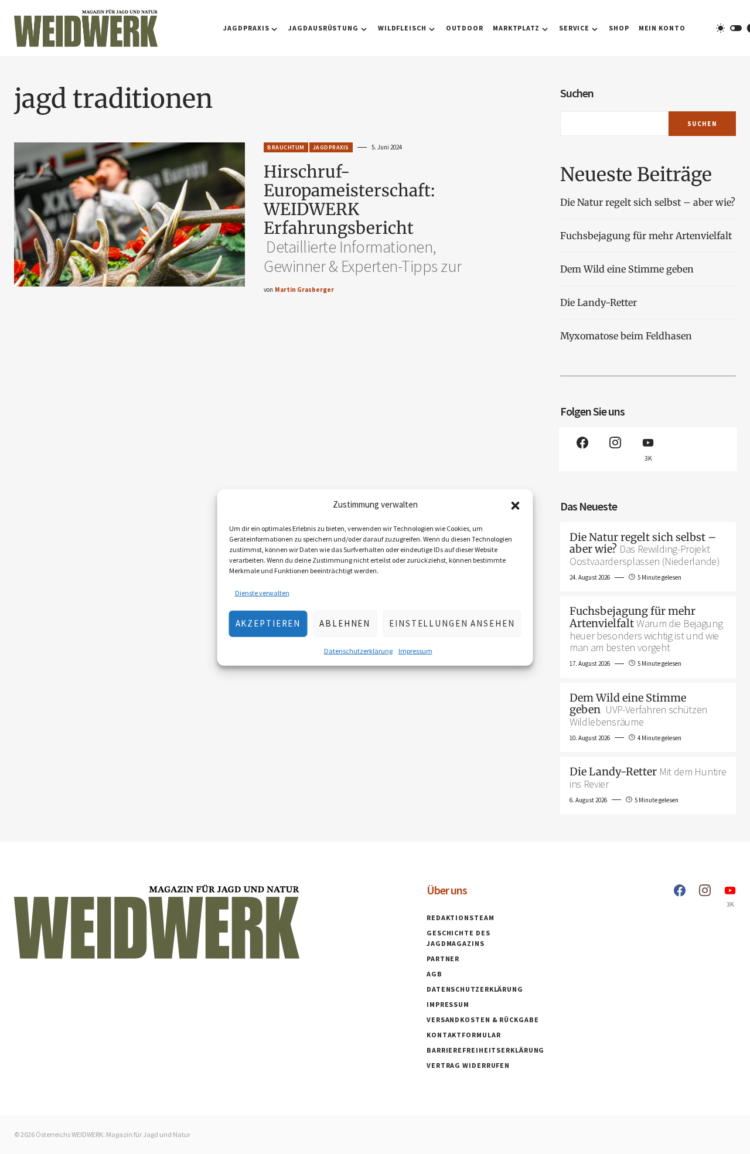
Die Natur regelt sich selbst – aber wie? (647, 202)
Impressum (415, 650)
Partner (443, 958)
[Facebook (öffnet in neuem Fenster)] (582, 449)
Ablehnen (344, 622)
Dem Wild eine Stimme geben (628, 269)
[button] (515, 504)
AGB (434, 973)
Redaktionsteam (461, 917)
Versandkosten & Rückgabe (483, 1019)
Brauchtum (286, 147)
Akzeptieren (268, 622)
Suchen (577, 93)
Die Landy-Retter (598, 302)
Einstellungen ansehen (451, 622)
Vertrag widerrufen (468, 1065)
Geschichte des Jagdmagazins (458, 938)
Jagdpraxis (331, 147)
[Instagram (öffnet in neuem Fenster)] (615, 449)
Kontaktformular (464, 1034)
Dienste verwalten (262, 592)
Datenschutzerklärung (358, 650)
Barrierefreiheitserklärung (485, 1050)
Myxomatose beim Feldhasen (626, 336)
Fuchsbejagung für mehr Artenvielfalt (646, 235)
